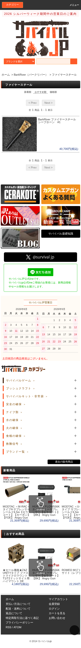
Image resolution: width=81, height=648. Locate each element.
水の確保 (12, 420)
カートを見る (57, 613)
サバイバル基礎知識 (60, 233)
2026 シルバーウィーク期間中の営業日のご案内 (40, 13)
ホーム (6, 74)
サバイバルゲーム (18, 380)
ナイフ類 (12, 412)
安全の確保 (14, 404)
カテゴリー (12, 4)
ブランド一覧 (15, 451)
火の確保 (12, 427)
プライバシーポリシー (19, 622)
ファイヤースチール (64, 74)
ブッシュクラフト (18, 388)
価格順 (53, 92)
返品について (14, 613)
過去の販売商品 (64, 461)
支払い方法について (18, 603)
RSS (8, 627)
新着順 (27, 92)
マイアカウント (58, 599)
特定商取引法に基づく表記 (22, 617)
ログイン (54, 608)
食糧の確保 (14, 435)
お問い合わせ (57, 617)
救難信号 (12, 443)
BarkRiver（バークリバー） (31, 74)
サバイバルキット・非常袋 (25, 396)
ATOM (17, 627)
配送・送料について (18, 608)
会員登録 (54, 603)
